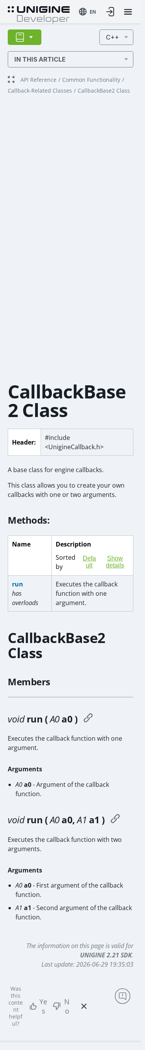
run (17, 584)
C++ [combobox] (112, 37)
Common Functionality (91, 79)
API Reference (38, 79)
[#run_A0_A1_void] (115, 820)
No (67, 1006)
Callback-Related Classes (40, 90)
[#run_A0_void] (88, 719)
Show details (115, 562)
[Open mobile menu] (128, 12)
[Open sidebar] (24, 37)
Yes (43, 1006)
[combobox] (87, 11)
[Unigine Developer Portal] (39, 14)
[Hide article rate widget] (84, 1006)
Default (89, 562)
